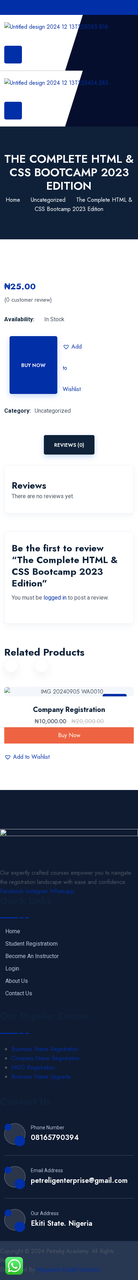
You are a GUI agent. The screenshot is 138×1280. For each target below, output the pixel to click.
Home (13, 200)
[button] (73, 346)
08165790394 (55, 1137)
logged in (55, 597)
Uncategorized (48, 200)
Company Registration (69, 710)
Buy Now (33, 365)
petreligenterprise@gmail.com (79, 1180)
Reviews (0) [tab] (69, 445)
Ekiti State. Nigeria (61, 1223)
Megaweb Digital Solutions (68, 1269)
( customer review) (28, 300)
